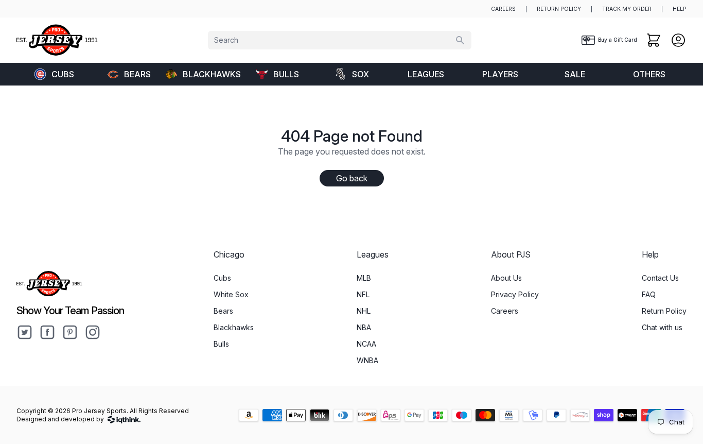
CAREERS (503, 9)
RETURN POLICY (559, 9)
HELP (680, 9)
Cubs (62, 74)
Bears (137, 74)
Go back (351, 178)
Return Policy (664, 310)
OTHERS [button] (649, 74)
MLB (364, 278)
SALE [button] (575, 74)
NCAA (366, 343)
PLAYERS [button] (500, 74)
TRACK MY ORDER (627, 9)
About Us (506, 278)
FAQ (649, 294)
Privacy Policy (515, 294)
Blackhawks (211, 74)
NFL (363, 294)
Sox (360, 74)
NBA (364, 327)
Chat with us (662, 327)
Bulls (286, 74)
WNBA (367, 360)
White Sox (231, 294)
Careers (504, 310)
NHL (364, 310)
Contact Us (660, 278)
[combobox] (339, 40)
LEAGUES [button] (426, 74)
